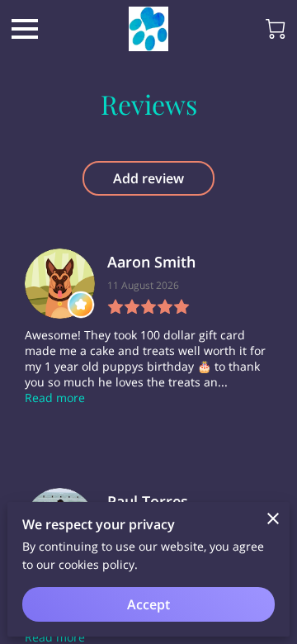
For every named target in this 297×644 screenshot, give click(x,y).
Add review (148, 178)
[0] (275, 29)
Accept (148, 604)
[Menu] (25, 29)
